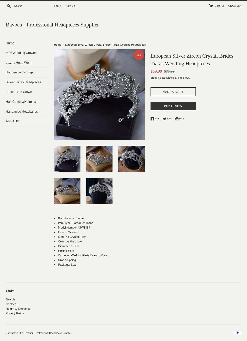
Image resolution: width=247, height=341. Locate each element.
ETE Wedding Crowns (21, 52)
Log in (58, 5)
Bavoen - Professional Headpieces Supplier (52, 25)
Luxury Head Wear (18, 62)
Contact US (13, 304)
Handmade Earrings (19, 72)
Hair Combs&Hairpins (21, 101)
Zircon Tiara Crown (19, 92)
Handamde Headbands (22, 111)
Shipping (156, 77)
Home (10, 43)
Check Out (234, 5)
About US (12, 121)
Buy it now (173, 106)
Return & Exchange (18, 308)
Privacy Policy (15, 313)
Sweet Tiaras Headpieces (23, 82)
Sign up (70, 5)
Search (10, 299)
